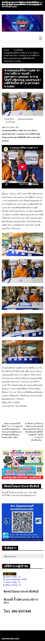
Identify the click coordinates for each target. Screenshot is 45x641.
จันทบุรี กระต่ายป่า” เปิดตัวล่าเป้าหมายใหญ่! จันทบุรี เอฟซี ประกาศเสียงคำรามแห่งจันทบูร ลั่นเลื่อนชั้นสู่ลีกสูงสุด (22, 4)
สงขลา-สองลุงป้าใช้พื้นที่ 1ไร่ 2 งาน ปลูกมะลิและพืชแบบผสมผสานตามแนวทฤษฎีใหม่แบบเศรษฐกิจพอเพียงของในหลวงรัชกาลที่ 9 (12, 430)
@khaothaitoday (25, 119)
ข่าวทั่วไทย (10, 122)
